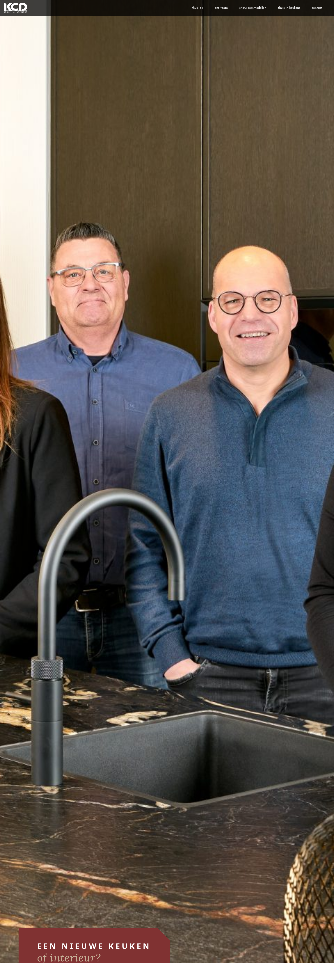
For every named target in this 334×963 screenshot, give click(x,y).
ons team (221, 7)
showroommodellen (252, 7)
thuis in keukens (289, 7)
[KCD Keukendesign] (13, 8)
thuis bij (197, 7)
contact (317, 7)
